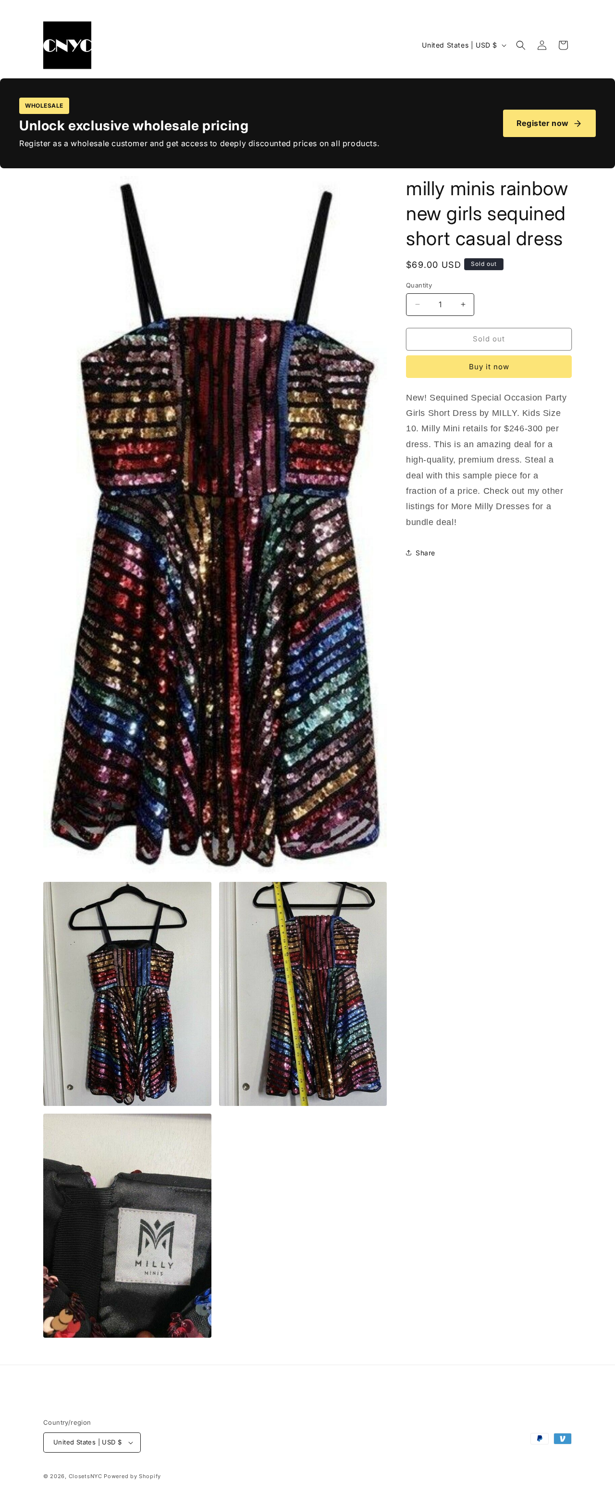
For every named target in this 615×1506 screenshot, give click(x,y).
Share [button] (425, 553)
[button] (520, 45)
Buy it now (489, 366)
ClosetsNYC (85, 1476)
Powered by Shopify (132, 1476)
